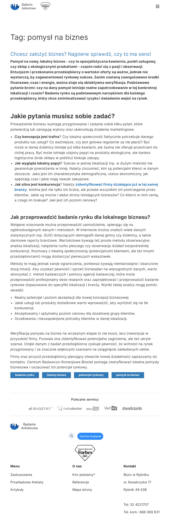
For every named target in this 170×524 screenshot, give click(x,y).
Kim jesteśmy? (83, 475)
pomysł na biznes (127, 375)
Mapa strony (82, 489)
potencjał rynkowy (91, 375)
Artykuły (17, 489)
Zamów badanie (90, 436)
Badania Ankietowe (29, 6)
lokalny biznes (56, 375)
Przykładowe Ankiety (27, 482)
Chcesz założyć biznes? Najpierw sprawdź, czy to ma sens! (80, 54)
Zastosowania (21, 475)
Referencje (80, 482)
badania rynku (24, 375)
